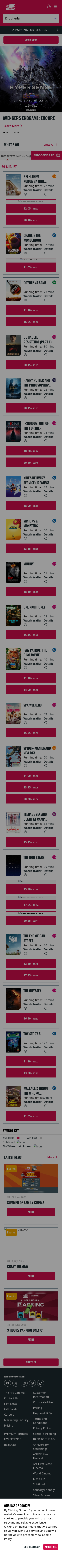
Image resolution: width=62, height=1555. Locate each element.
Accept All (50, 1547)
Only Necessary (32, 1547)
